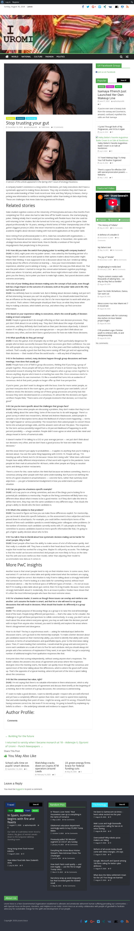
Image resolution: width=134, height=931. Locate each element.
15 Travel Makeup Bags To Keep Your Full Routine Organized (111, 158)
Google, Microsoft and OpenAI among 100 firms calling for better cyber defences (110, 863)
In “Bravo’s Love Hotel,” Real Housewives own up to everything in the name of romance (66, 814)
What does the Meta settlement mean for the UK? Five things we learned (110, 876)
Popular (102, 219)
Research (20, 118)
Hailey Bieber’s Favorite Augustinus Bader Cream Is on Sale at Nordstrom (112, 145)
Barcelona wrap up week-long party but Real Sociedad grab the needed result (66, 880)
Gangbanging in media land (109, 266)
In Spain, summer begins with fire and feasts (21, 818)
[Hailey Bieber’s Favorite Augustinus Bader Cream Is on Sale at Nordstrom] (112, 137)
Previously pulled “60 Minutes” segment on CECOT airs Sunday (64, 840)
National (26, 56)
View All (123, 80)
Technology (31, 118)
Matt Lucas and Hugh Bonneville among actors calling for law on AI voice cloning (108, 826)
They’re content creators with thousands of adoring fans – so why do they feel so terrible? (111, 279)
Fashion (49, 56)
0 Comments (58, 127)
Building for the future (19, 736)
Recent (114, 219)
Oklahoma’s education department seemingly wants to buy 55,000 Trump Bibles (67, 828)
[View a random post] (127, 56)
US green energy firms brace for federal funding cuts (77, 765)
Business (10, 118)
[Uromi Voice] (7, 57)
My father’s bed (104, 247)
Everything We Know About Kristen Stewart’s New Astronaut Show (66, 853)
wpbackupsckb (31, 127)
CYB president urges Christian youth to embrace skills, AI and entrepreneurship (111, 333)
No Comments (117, 228)
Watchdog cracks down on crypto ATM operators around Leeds (47, 767)
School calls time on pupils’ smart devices (17, 764)
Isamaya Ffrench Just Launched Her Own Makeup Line (112, 94)
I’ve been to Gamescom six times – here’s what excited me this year (108, 813)
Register (15, 2)
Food (11, 811)
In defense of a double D (108, 234)
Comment (125, 219)
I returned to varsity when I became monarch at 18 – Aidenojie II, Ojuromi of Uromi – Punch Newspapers (46, 744)
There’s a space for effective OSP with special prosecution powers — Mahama (112, 172)
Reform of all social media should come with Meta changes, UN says (108, 850)
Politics (61, 56)
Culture (38, 56)
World (15, 56)
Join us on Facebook (106, 72)
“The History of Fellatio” (108, 225)
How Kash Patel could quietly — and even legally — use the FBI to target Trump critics (66, 867)
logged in (20, 789)
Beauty (101, 86)
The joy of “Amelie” (106, 257)
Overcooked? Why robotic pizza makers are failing (107, 838)
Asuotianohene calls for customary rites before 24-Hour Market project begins (112, 318)
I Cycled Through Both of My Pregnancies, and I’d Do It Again (111, 128)
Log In (7, 2)
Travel (27, 811)
